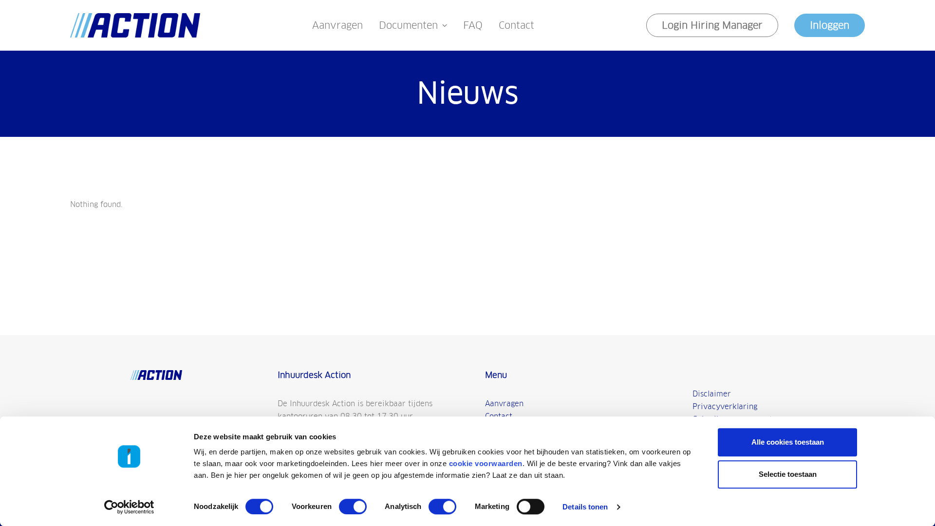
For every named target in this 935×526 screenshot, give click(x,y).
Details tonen (585, 507)
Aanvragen (337, 25)
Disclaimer (711, 394)
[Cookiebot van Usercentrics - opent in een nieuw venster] (129, 507)
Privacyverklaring (724, 406)
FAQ (473, 25)
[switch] (353, 506)
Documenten (408, 25)
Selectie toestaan (788, 474)
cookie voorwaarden (486, 463)
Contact (516, 25)
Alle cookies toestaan (787, 442)
